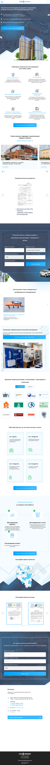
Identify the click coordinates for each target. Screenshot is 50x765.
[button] (3, 171)
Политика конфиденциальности (25, 760)
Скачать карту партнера (15, 717)
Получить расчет (35, 264)
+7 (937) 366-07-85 (16, 703)
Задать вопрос (25, 673)
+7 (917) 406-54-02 (16, 705)
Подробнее (5, 167)
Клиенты (30, 386)
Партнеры (20, 386)
